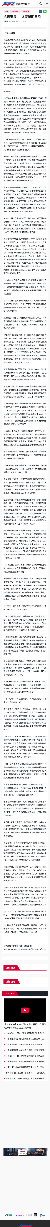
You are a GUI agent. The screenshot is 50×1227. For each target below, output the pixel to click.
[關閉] (47, 1149)
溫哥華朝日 (15, 11)
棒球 (6, 11)
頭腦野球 (26, 11)
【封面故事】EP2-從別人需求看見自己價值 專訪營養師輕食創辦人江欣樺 (25, 1026)
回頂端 (45, 1102)
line (45, 11)
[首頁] (9, 4)
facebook (40, 11)
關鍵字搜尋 (40, 3)
